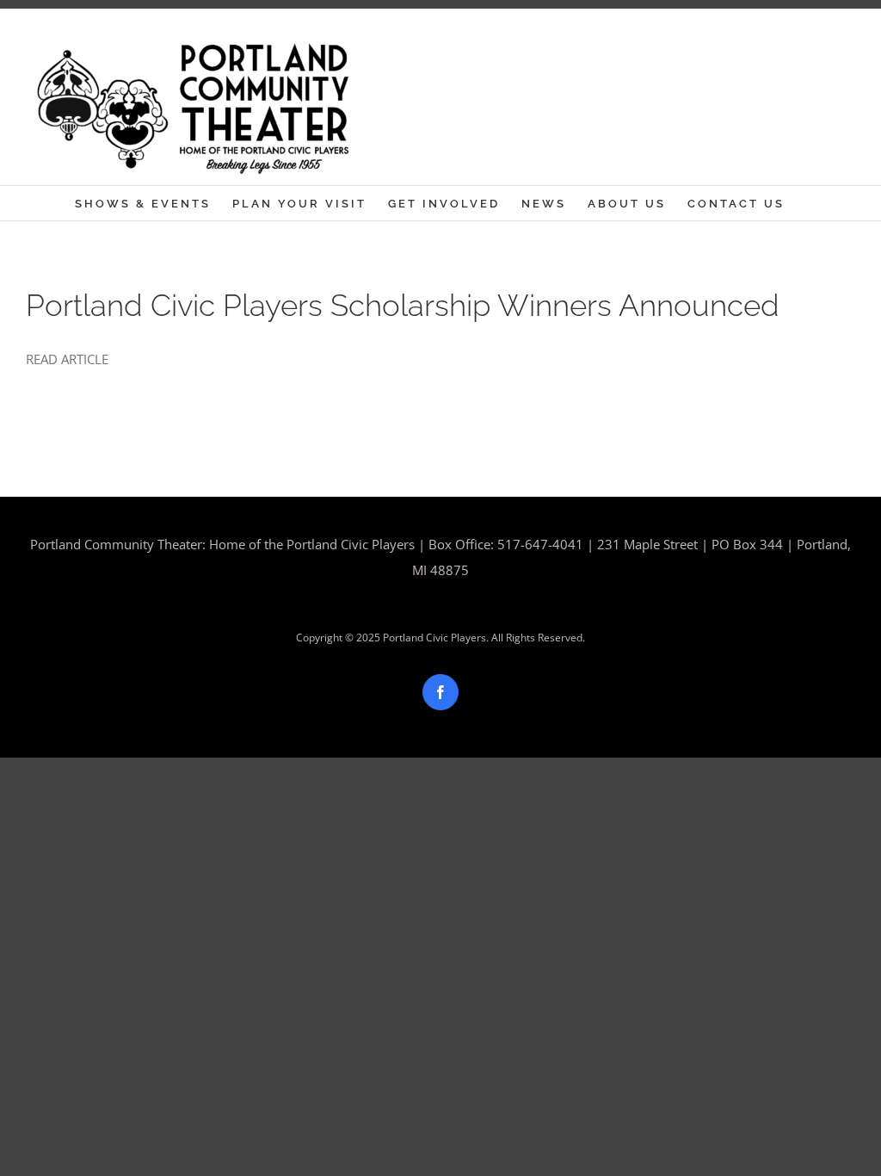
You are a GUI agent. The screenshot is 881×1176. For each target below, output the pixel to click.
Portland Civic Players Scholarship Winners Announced (402, 305)
